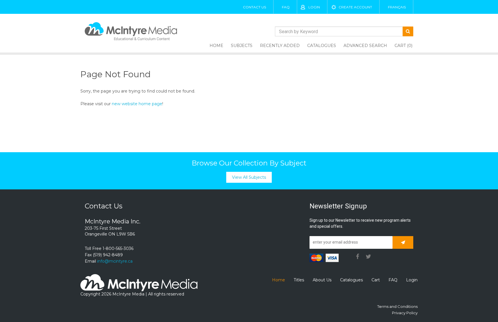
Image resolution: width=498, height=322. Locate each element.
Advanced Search (365, 45)
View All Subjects (249, 177)
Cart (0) (403, 45)
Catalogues (321, 45)
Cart (375, 280)
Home (216, 45)
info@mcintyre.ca (115, 261)
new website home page (137, 103)
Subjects (241, 45)
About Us (322, 280)
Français (397, 7)
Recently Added (280, 45)
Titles (299, 280)
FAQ (286, 7)
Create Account (355, 7)
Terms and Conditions (397, 306)
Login (314, 7)
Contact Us (254, 7)
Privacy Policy (405, 312)
